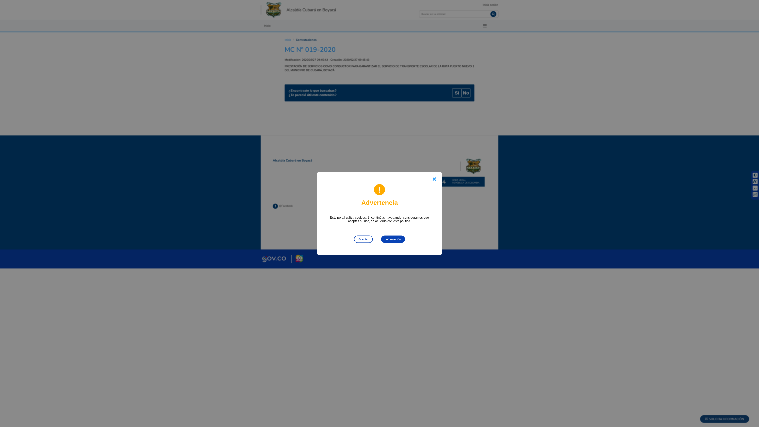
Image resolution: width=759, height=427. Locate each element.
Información (393, 239)
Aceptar (363, 239)
